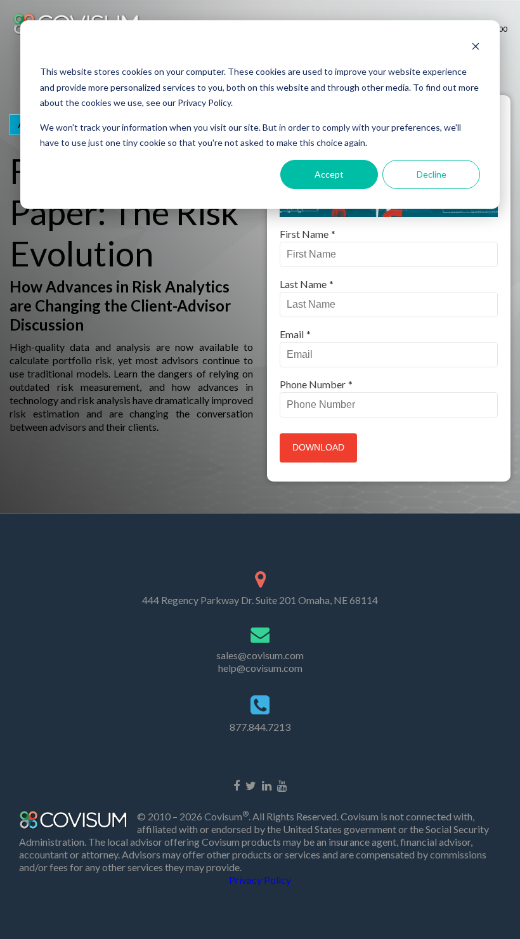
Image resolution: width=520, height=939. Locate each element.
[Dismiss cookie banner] (475, 48)
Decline (431, 174)
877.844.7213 (260, 727)
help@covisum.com (260, 668)
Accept (329, 174)
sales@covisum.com (260, 655)
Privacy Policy (260, 880)
